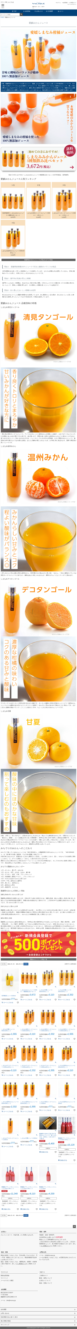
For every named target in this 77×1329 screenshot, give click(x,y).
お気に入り (39, 11)
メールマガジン (72, 4)
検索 (21, 14)
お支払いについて (45, 1280)
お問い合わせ (5, 1313)
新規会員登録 (5, 1275)
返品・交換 (4, 1252)
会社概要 (3, 1289)
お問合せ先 (43, 1252)
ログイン (59, 2)
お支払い (3, 1231)
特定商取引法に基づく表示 (9, 1317)
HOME (2, 17)
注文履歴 (50, 11)
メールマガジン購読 (7, 1280)
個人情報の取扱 (6, 1321)
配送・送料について (45, 1278)
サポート (42, 1272)
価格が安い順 (11, 964)
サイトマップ (5, 1324)
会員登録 (65, 2)
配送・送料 (43, 1231)
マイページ (4, 1272)
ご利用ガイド (72, 2)
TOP (15, 11)
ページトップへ (74, 1226)
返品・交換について (45, 1283)
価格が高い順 (19, 964)
